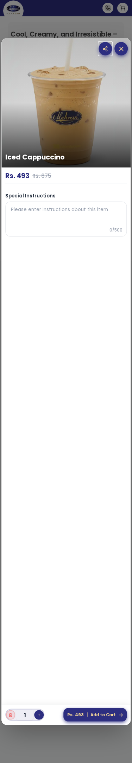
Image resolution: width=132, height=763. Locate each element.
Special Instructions (30, 195)
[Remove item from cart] (10, 715)
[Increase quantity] (39, 715)
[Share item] (105, 49)
